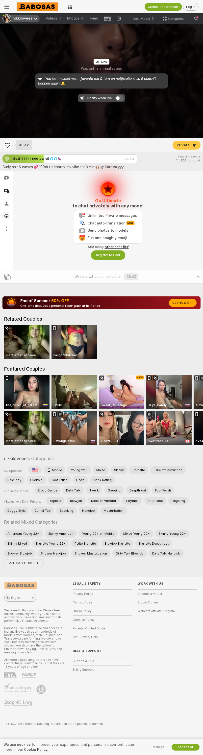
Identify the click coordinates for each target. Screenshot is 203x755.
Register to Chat (108, 255)
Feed (94, 18)
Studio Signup (148, 602)
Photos (75, 18)
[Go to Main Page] (38, 6)
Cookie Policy (35, 750)
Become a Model (150, 594)
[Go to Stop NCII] (18, 703)
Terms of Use (82, 602)
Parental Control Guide (89, 628)
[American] (35, 470)
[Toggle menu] (7, 6)
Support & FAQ (83, 661)
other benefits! (117, 247)
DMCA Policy (82, 611)
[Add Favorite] (7, 145)
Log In (190, 7)
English (16, 598)
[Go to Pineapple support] (41, 689)
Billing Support (83, 669)
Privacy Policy (83, 594)
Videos (53, 18)
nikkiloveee (15, 458)
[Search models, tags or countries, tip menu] (196, 18)
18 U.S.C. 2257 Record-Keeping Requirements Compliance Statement (53, 724)
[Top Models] (70, 6)
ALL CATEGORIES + (24, 563)
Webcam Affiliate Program (156, 611)
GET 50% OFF (182, 303)
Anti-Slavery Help (85, 637)
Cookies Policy (84, 620)
